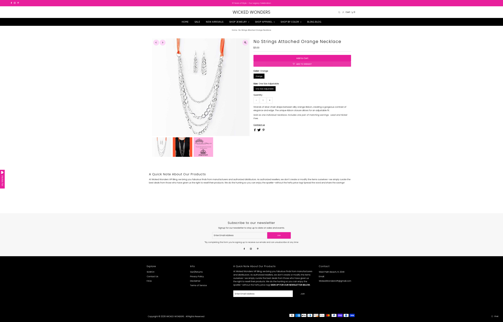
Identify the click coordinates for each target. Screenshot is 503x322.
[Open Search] (339, 12)
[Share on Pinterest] (264, 130)
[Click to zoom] (245, 43)
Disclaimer (195, 280)
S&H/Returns (196, 271)
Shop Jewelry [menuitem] (238, 21)
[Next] (163, 42)
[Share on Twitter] (259, 130)
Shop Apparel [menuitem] (264, 21)
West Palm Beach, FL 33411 (331, 271)
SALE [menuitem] (197, 21)
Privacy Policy (197, 276)
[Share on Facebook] (255, 130)
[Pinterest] (18, 3)
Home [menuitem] (185, 21)
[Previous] (156, 42)
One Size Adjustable (265, 89)
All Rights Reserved (195, 316)
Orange (259, 76)
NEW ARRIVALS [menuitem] (214, 21)
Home (234, 30)
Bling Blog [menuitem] (314, 21)
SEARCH (150, 271)
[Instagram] (14, 3)
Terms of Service (198, 285)
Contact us (259, 125)
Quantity (257, 94)
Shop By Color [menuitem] (290, 21)
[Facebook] (11, 3)
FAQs (149, 280)
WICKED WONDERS (251, 12)
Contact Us (152, 276)
